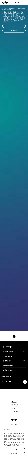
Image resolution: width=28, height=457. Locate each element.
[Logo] (14, 420)
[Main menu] (26, 2)
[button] (19, 2)
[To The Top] (14, 336)
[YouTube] (10, 381)
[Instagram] (2, 381)
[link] (15, 2)
